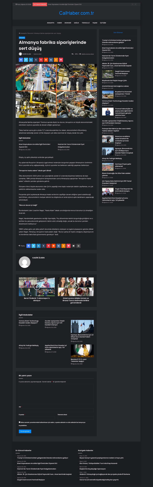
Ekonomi (68, 23)
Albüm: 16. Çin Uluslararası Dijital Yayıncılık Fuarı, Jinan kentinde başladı (116, 64)
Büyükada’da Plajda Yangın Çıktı (114, 80)
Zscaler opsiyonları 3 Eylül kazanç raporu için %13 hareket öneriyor (54, 323)
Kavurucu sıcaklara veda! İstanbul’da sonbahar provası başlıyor (122, 139)
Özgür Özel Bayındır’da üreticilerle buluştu (124, 190)
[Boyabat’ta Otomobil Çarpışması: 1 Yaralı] (108, 94)
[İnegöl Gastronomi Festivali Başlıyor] (108, 74)
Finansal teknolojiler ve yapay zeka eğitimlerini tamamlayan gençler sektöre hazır (124, 112)
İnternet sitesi (62, 414)
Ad (20, 407)
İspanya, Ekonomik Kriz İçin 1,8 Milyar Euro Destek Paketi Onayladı (82, 337)
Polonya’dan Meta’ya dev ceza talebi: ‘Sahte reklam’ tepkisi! (116, 130)
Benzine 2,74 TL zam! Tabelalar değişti (78, 360)
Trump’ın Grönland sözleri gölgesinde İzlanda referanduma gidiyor (116, 41)
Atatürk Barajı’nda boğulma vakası (115, 86)
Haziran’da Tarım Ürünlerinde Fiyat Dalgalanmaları (64, 4)
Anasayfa (50, 23)
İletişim (103, 23)
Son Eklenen (118, 32)
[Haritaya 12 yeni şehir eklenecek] (108, 167)
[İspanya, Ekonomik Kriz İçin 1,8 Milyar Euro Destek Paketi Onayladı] (82, 326)
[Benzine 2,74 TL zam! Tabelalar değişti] (82, 350)
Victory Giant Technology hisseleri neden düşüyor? (29, 322)
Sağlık (76, 23)
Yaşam (94, 23)
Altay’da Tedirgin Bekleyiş (29, 345)
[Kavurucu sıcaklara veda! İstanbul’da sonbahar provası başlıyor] (108, 139)
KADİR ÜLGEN (27, 54)
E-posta (22, 414)
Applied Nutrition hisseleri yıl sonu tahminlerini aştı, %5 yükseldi (56, 347)
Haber (59, 23)
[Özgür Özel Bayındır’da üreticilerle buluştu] (108, 192)
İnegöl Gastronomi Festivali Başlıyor (122, 72)
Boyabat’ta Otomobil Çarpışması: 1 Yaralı (123, 93)
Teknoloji (86, 23)
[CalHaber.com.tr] (76, 13)
